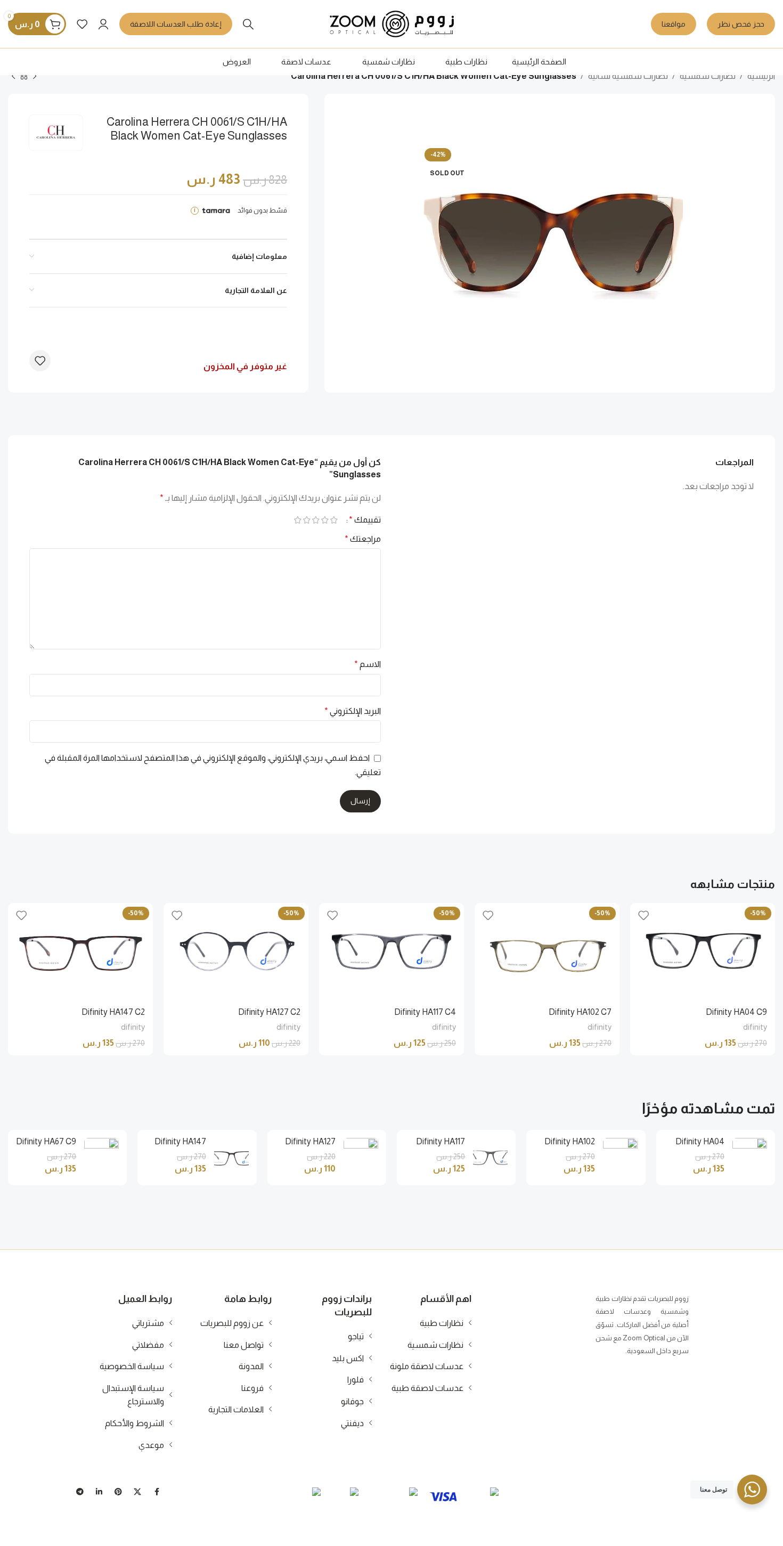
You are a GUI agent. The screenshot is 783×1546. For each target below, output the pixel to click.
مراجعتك (363, 538)
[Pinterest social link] (118, 1492)
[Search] (248, 24)
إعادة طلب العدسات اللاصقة (176, 24)
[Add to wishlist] (40, 360)
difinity (755, 1026)
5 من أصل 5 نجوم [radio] (297, 520)
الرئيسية (761, 75)
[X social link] (137, 1492)
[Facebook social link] (157, 1492)
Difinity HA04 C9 (736, 1011)
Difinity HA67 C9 (46, 1141)
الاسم (367, 664)
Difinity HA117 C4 (425, 1011)
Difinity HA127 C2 (269, 1011)
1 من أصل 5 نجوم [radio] (333, 520)
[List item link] (428, 1323)
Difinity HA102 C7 (580, 1011)
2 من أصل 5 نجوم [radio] (324, 520)
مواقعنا (674, 24)
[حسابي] (103, 24)
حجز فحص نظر (740, 24)
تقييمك (365, 520)
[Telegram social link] (80, 1492)
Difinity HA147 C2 (113, 1011)
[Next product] (13, 76)
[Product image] (702, 951)
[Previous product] (34, 76)
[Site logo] (392, 23)
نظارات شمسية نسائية (628, 75)
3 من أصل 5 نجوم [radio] (315, 520)
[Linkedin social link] (99, 1492)
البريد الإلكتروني (352, 710)
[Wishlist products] (82, 24)
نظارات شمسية (708, 75)
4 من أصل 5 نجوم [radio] (306, 520)
